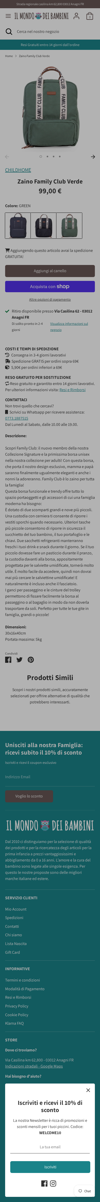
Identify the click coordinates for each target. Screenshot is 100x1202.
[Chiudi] (88, 1090)
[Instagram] (53, 1183)
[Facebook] (44, 1183)
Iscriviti (50, 1167)
